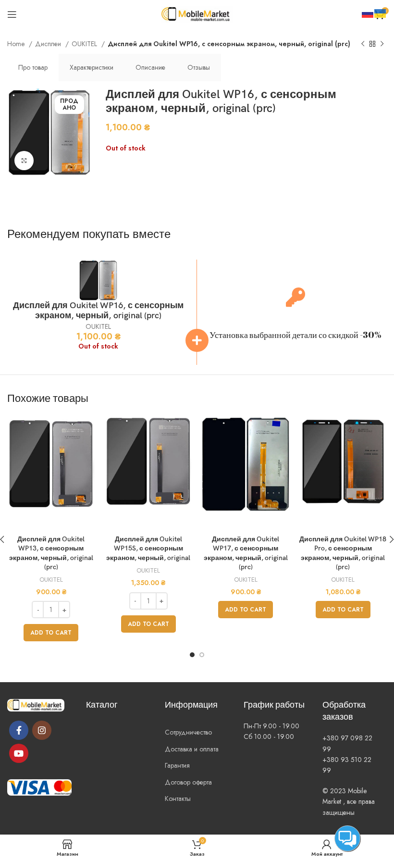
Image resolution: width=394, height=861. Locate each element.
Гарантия (177, 765)
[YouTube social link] (18, 753)
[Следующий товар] (382, 44)
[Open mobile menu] (12, 14)
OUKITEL (85, 44)
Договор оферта (188, 782)
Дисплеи (49, 44)
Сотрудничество (188, 732)
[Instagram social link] (41, 730)
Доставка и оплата (192, 749)
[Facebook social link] (18, 730)
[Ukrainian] (380, 12)
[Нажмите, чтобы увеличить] (24, 160)
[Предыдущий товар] (363, 44)
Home (16, 44)
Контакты (178, 798)
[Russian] (368, 12)
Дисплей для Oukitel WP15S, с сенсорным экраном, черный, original (148, 548)
